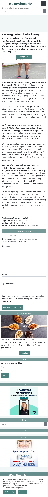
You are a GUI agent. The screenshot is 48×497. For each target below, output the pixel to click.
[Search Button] (44, 11)
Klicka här (24, 353)
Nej (4, 370)
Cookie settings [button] (10, 492)
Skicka (4, 375)
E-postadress (8, 284)
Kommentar (7, 246)
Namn (5, 274)
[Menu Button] (43, 3)
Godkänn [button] (22, 492)
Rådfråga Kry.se (24, 57)
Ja (3, 367)
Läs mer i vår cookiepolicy (13, 488)
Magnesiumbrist (5, 3)
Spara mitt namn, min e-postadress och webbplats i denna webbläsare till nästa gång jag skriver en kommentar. (23, 299)
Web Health (5, 475)
